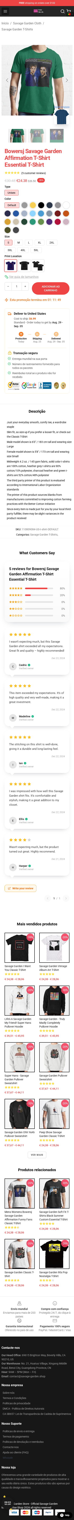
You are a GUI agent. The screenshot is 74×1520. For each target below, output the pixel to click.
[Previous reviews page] (47, 898)
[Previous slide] (7, 80)
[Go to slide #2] (37, 136)
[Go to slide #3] (57, 136)
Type (7, 186)
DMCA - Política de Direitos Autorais (23, 1408)
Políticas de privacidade (16, 1403)
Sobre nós (8, 1392)
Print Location (13, 256)
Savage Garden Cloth (27, 23)
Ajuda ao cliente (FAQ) (16, 1452)
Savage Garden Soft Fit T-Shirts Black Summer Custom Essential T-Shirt (54, 1215)
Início (5, 23)
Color (8, 198)
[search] (62, 11)
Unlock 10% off (7, 1503)
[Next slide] (67, 80)
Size (7, 236)
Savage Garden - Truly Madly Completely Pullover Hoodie (52, 1022)
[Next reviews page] (66, 898)
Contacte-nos (11, 1447)
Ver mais (37, 1155)
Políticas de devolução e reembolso (23, 1441)
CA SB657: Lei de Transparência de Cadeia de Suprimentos (37, 1413)
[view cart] (68, 11)
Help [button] (67, 1515)
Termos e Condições (14, 1398)
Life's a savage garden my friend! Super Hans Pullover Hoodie (18, 1022)
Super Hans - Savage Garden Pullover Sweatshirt (17, 1079)
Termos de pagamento (16, 1436)
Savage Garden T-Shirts (17, 29)
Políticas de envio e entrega (19, 1431)
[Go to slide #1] (17, 136)
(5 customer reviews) (33, 173)
